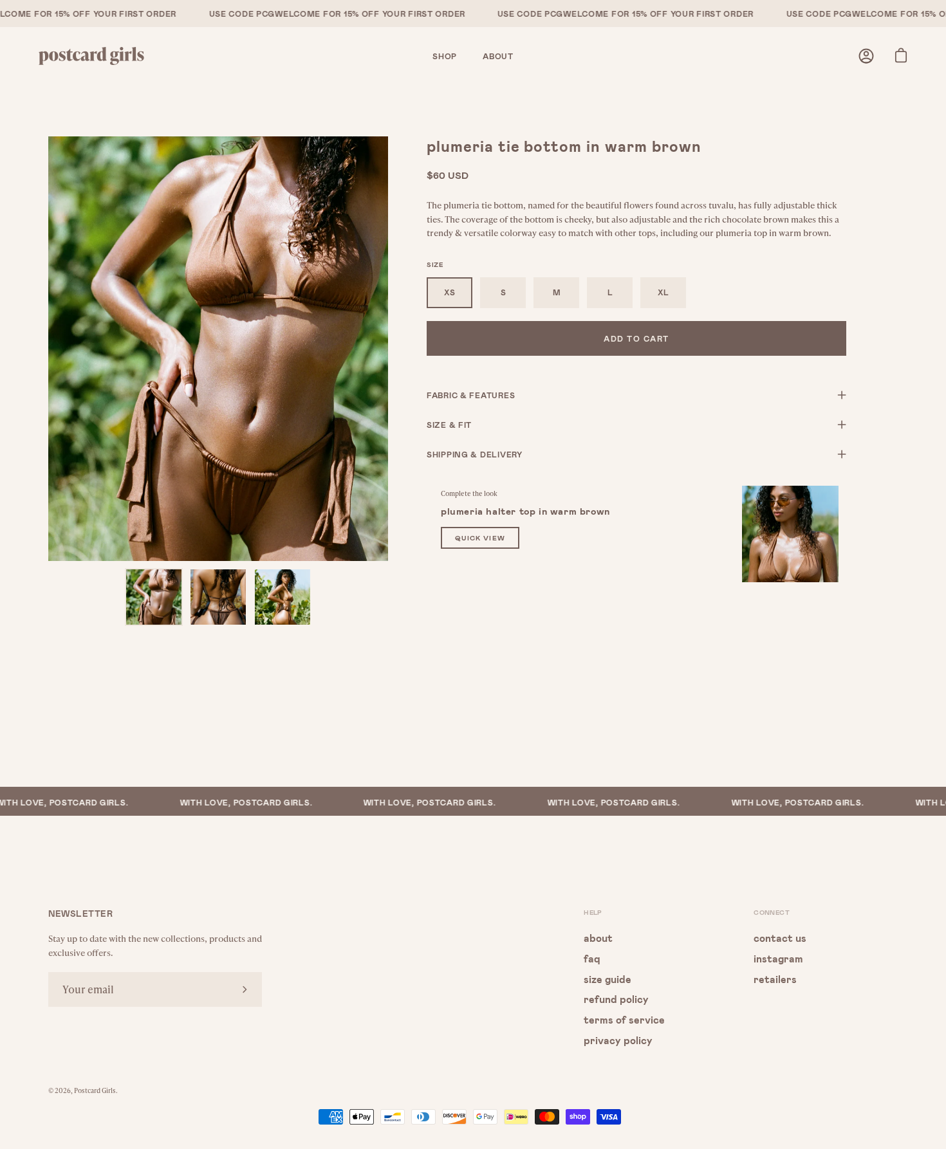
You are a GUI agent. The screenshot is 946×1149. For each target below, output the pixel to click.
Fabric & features (471, 395)
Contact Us (780, 938)
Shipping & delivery (475, 454)
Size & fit (449, 424)
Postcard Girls (95, 1090)
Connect (772, 912)
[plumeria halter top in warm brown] (790, 534)
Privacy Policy (618, 1039)
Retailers (775, 978)
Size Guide (607, 978)
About (598, 938)
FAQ (592, 957)
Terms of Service (624, 1019)
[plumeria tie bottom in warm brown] (154, 597)
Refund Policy (616, 999)
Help (593, 912)
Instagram (778, 957)
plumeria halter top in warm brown (525, 511)
